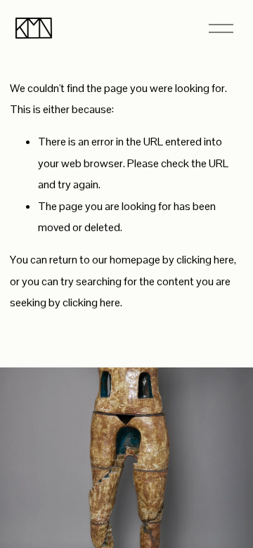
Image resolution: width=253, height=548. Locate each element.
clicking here (205, 259)
